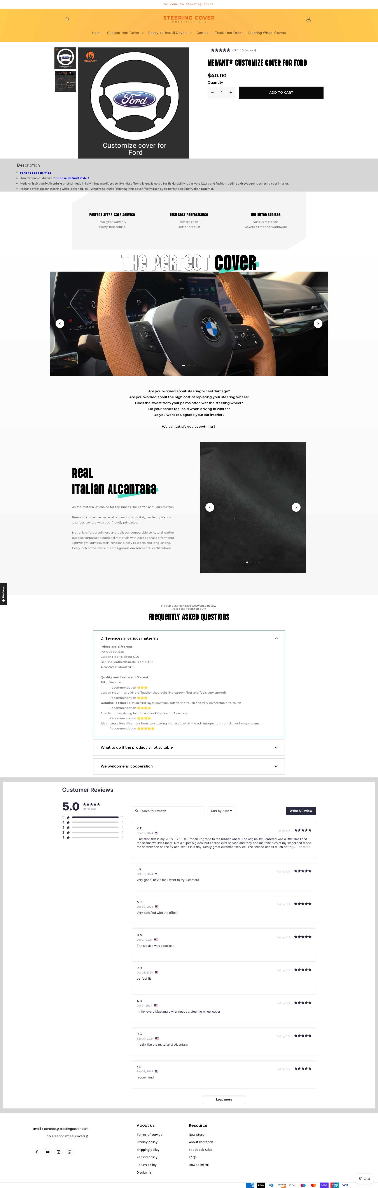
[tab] (183, 365)
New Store (196, 1135)
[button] (68, 19)
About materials (201, 1142)
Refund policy (147, 1157)
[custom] (37, 1152)
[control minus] (212, 93)
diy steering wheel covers (66, 1136)
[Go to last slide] (60, 323)
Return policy (147, 1165)
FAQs (193, 1157)
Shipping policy (148, 1150)
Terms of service (150, 1135)
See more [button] (303, 847)
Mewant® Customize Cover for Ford (257, 62)
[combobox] (221, 810)
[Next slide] (318, 323)
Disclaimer (145, 1173)
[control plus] (231, 93)
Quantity (215, 82)
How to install (199, 1165)
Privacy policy (147, 1142)
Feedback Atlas (200, 1150)
